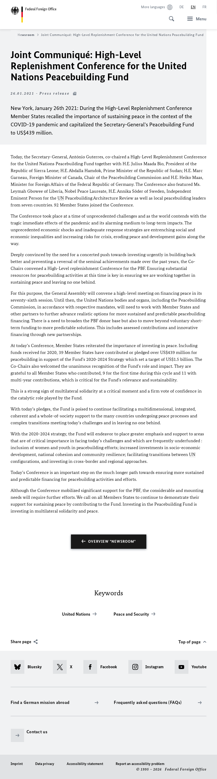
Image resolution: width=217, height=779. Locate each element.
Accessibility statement (85, 764)
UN (60, 198)
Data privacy (44, 764)
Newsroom (26, 35)
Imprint (17, 764)
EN (193, 7)
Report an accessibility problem (140, 764)
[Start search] (170, 16)
